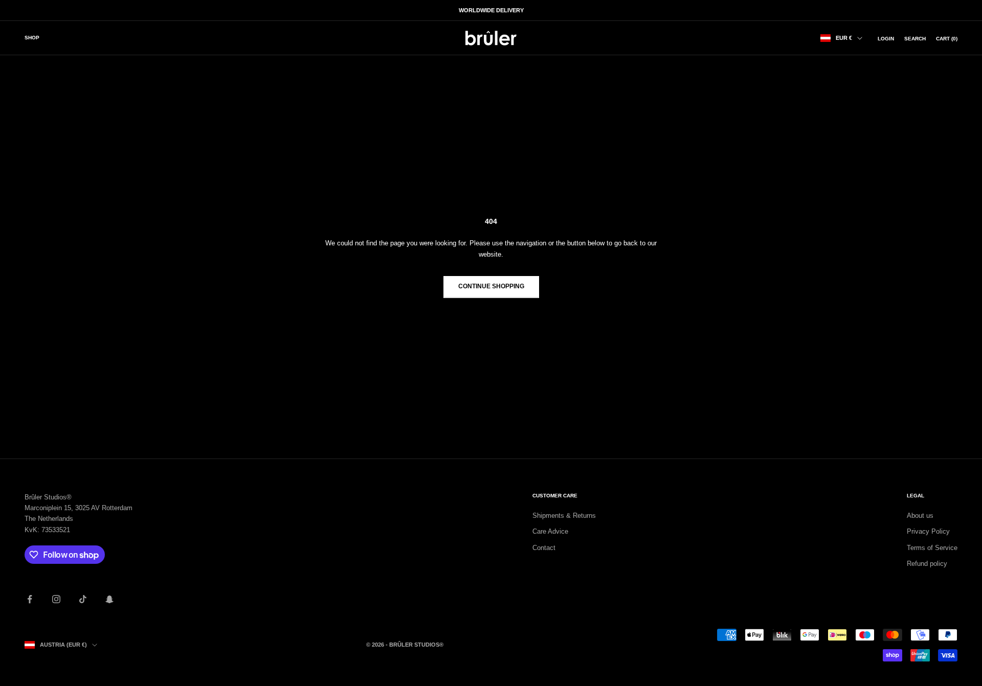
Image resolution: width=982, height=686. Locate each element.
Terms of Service (932, 548)
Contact (543, 548)
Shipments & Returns (564, 515)
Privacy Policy (928, 531)
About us (920, 515)
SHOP (32, 37)
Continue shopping (491, 286)
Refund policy (927, 563)
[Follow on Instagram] (56, 599)
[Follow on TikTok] (83, 599)
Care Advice (550, 531)
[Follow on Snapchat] (109, 599)
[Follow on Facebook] (30, 599)
